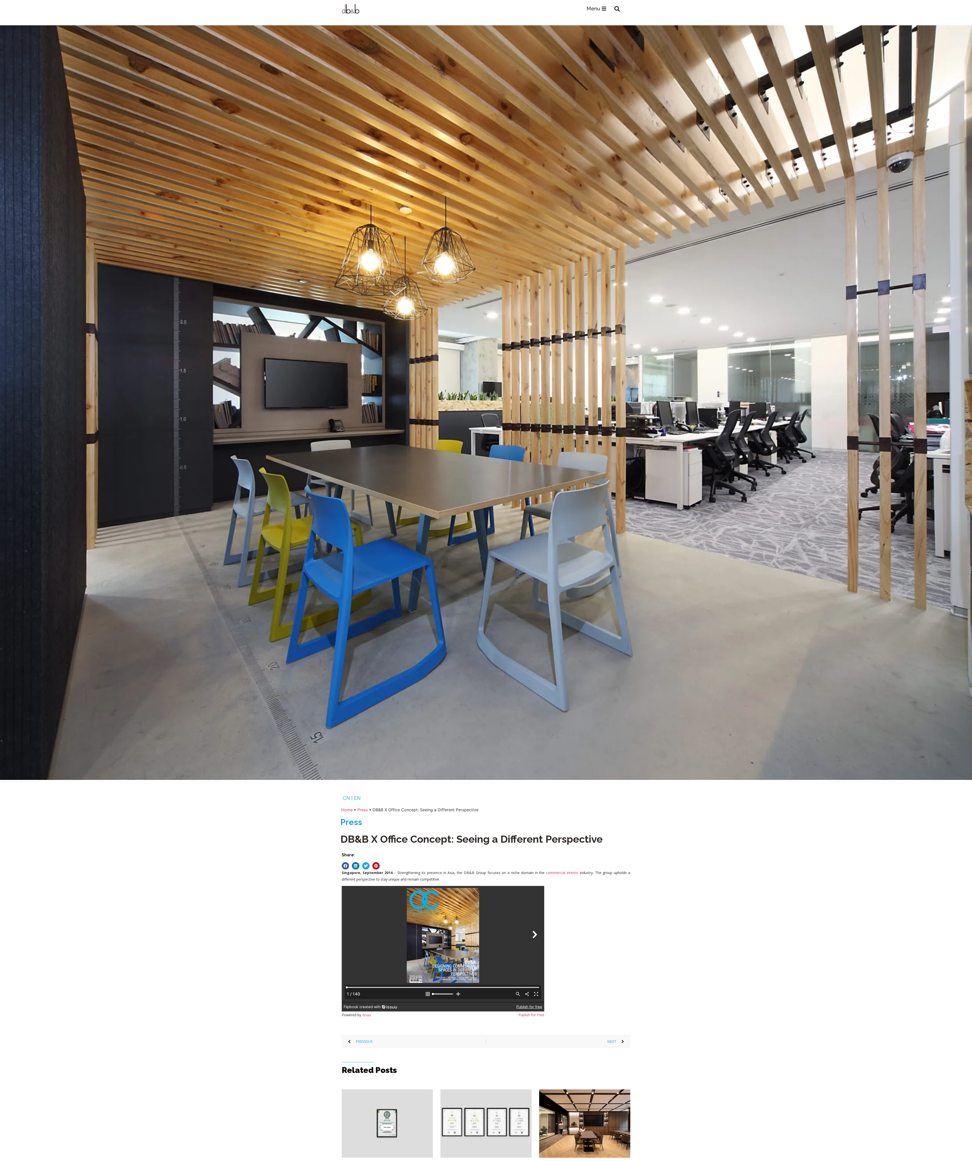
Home (347, 809)
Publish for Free (531, 1014)
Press (362, 809)
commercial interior (562, 872)
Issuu (366, 1014)
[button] (617, 9)
